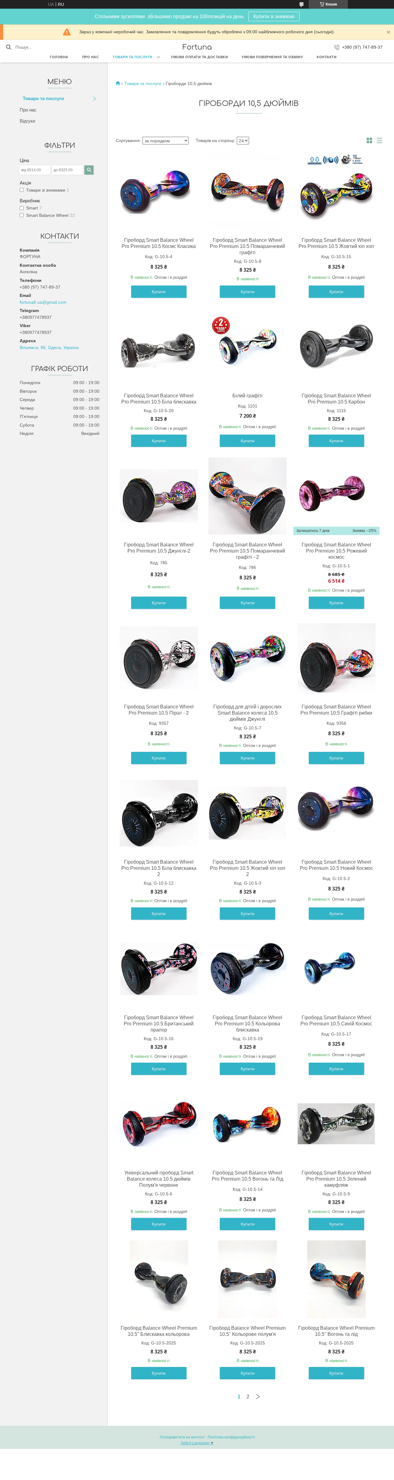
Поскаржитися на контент (182, 1437)
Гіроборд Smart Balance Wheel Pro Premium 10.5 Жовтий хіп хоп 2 (247, 868)
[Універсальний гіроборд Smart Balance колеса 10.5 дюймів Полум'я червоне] (159, 1124)
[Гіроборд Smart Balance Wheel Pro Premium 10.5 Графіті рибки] (336, 658)
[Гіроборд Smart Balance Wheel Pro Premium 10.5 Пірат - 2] (159, 658)
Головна (59, 57)
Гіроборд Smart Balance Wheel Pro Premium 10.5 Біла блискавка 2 (158, 868)
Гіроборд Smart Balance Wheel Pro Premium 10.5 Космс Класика (159, 243)
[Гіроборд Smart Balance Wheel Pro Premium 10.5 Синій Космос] (336, 969)
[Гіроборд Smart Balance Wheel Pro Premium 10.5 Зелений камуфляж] (336, 1124)
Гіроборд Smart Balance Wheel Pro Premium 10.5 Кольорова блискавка (247, 1023)
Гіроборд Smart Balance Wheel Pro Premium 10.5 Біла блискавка (158, 398)
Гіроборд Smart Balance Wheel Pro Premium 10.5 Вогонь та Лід (247, 1176)
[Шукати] (8, 47)
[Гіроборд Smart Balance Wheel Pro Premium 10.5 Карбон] (336, 347)
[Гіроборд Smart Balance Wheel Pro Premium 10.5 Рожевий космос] (336, 496)
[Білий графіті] (247, 347)
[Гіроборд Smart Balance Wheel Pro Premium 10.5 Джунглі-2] (159, 496)
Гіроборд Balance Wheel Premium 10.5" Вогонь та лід (336, 1331)
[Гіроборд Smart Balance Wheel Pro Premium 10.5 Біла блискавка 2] (159, 813)
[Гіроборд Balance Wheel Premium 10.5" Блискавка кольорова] (159, 1279)
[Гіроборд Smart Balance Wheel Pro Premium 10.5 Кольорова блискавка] (247, 969)
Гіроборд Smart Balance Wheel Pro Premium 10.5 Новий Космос (336, 865)
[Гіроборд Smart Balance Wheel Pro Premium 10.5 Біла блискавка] (159, 347)
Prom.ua (226, 1431)
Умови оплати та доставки (199, 57)
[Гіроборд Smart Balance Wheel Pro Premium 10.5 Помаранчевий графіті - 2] (247, 496)
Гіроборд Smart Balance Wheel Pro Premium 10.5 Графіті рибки (336, 710)
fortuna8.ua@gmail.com (43, 302)
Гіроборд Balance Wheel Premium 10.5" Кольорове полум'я (247, 1331)
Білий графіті (247, 395)
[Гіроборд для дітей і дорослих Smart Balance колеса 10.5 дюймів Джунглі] (247, 658)
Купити (159, 291)
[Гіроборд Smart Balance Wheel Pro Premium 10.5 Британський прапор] (159, 969)
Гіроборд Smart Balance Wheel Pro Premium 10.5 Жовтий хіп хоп (336, 243)
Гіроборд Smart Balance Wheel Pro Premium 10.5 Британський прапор (159, 1023)
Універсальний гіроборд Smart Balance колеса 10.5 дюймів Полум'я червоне (158, 1179)
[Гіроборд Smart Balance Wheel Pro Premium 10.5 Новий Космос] (336, 813)
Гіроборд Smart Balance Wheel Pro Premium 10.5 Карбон (336, 398)
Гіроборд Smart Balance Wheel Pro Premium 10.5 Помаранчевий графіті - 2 (247, 551)
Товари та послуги (132, 57)
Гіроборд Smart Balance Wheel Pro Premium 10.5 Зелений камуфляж (336, 1179)
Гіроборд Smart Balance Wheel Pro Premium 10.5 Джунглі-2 (159, 547)
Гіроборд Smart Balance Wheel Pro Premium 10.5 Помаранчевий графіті (247, 246)
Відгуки (27, 121)
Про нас (90, 57)
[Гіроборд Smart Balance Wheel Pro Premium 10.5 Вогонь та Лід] (247, 1124)
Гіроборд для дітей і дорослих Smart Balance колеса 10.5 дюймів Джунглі (247, 713)
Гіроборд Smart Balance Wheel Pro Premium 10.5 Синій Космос (336, 1020)
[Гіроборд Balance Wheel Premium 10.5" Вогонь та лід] (336, 1279)
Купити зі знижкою (274, 16)
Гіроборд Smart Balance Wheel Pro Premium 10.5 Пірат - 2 (159, 710)
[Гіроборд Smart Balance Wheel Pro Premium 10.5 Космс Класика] (159, 191)
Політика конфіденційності (231, 1437)
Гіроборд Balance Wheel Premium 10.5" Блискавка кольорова (159, 1331)
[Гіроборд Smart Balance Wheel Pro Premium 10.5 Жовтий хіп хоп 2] (247, 813)
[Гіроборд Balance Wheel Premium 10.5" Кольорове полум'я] (247, 1279)
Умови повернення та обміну (272, 57)
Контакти (326, 57)
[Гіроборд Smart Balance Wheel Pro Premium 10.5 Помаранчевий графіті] (247, 191)
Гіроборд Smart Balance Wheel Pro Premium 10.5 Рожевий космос (336, 551)
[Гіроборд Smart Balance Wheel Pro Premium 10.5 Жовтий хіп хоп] (336, 191)
